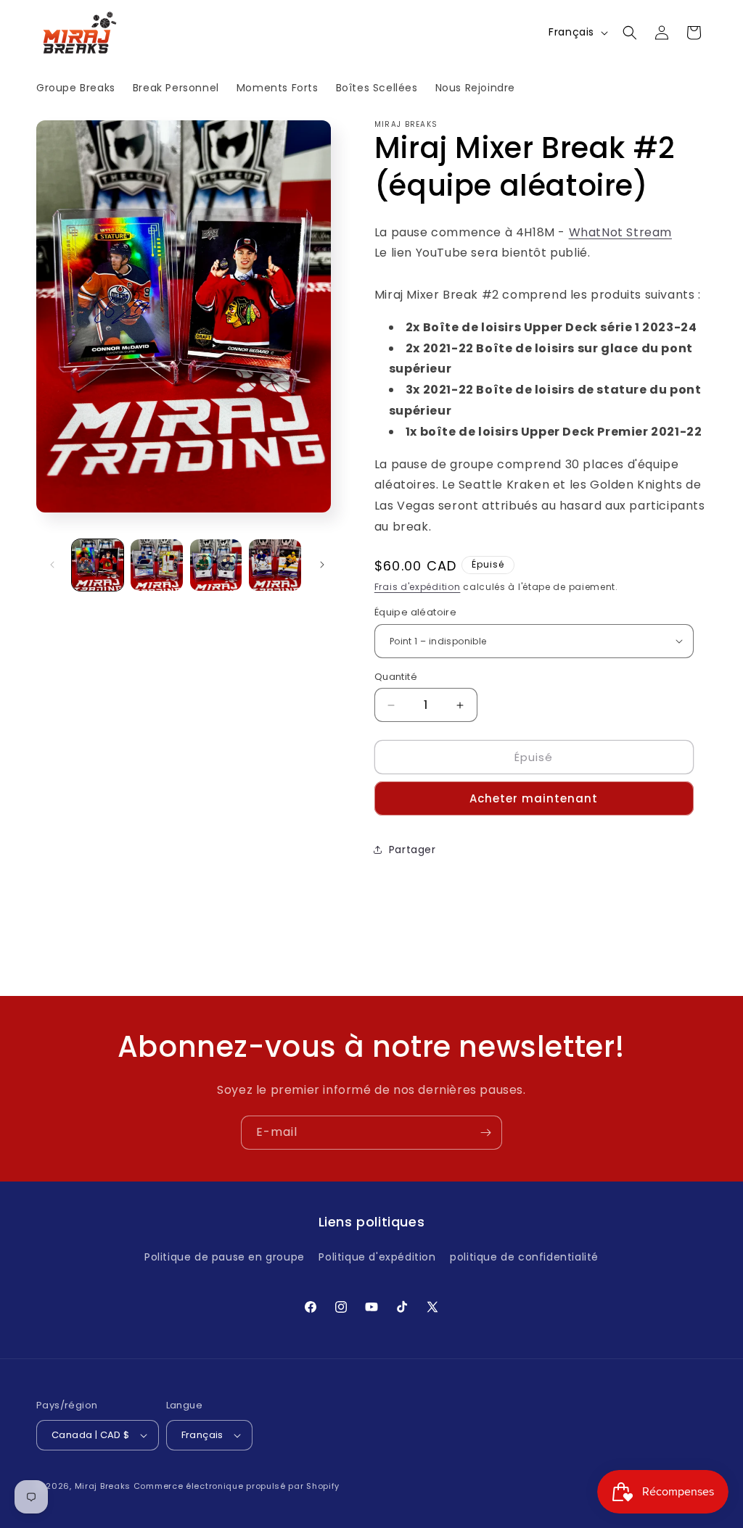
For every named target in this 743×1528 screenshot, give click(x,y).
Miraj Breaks (103, 1486)
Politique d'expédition (377, 1257)
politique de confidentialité (524, 1257)
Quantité (395, 677)
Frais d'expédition (417, 587)
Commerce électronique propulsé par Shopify (237, 1486)
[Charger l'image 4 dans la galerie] (274, 565)
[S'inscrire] (485, 1133)
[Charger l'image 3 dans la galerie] (216, 565)
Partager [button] (412, 849)
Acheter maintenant (533, 798)
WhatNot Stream (620, 232)
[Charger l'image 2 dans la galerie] (156, 565)
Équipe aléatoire (415, 612)
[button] (630, 33)
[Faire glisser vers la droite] (322, 565)
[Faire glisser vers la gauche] (52, 565)
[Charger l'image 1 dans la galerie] (97, 565)
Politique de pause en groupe (224, 1257)
